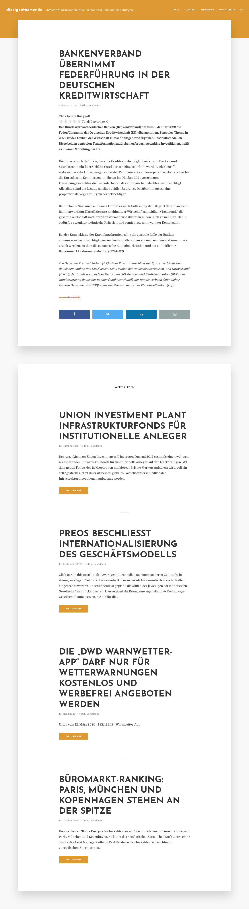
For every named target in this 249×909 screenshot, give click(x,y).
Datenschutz (227, 10)
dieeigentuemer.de (24, 10)
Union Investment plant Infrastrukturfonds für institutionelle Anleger (123, 426)
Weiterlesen (73, 491)
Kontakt (190, 10)
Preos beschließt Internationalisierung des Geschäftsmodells (118, 544)
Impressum (207, 10)
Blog (177, 10)
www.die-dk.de (69, 297)
